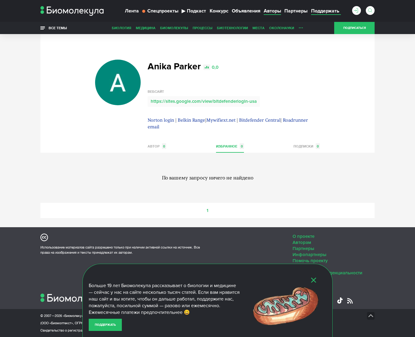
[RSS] (350, 301)
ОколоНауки (281, 28)
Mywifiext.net (220, 120)
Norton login (161, 120)
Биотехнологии (232, 28)
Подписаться (354, 28)
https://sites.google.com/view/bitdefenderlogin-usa (204, 101)
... (301, 26)
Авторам (302, 242)
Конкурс (219, 11)
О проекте (303, 236)
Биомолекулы (174, 28)
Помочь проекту (310, 260)
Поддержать (105, 325)
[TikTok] (340, 300)
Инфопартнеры (309, 254)
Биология (121, 28)
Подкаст (194, 11)
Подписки (306, 146)
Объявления (246, 11)
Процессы (202, 28)
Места (258, 28)
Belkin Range (191, 120)
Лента (132, 11)
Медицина (146, 28)
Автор (156, 146)
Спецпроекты (162, 11)
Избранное (229, 146)
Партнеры (295, 11)
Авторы (272, 11)
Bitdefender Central (259, 120)
